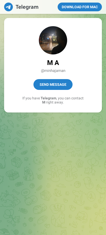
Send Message (53, 84)
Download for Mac (80, 7)
